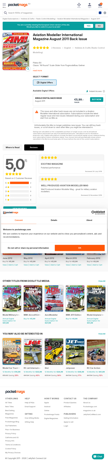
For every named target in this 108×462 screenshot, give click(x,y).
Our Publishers (11, 426)
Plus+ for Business (12, 430)
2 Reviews (56, 48)
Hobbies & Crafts (27, 19)
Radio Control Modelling (45, 19)
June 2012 (7, 258)
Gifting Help (29, 422)
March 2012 (71, 258)
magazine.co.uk (89, 410)
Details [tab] (54, 220)
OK (79, 248)
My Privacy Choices (13, 453)
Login (66, 426)
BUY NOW (96, 99)
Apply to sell (68, 422)
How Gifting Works (32, 418)
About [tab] (89, 220)
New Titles (9, 407)
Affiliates (67, 407)
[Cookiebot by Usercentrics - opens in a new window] (93, 213)
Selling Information (71, 418)
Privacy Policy (10, 434)
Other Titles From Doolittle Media (26, 281)
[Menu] (4, 4)
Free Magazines (11, 418)
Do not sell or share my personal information (28, 248)
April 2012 (49, 258)
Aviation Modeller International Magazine (73, 19)
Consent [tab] (19, 220)
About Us (86, 403)
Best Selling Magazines (9, 412)
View (5, 265)
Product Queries (70, 403)
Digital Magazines (51, 418)
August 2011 (95, 19)
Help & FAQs (29, 403)
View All (101, 281)
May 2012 (28, 258)
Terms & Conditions (13, 445)
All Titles (8, 403)
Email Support (30, 407)
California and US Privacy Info (12, 439)
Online (46, 410)
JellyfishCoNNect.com (92, 414)
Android (47, 407)
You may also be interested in (23, 333)
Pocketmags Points (51, 414)
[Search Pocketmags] (5, 13)
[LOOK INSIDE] (16, 69)
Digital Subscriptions (11, 19)
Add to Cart (13, 265)
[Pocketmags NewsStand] (17, 5)
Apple (46, 403)
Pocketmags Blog (12, 422)
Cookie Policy (10, 449)
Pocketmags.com (90, 407)
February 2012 (93, 258)
